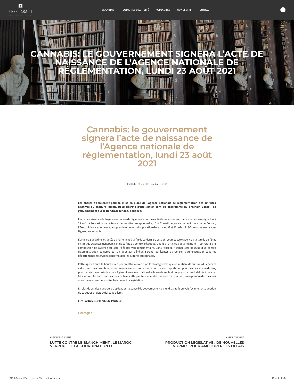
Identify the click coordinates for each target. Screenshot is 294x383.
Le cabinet (109, 9)
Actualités (163, 9)
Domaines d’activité (135, 9)
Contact (205, 9)
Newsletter (185, 9)
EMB (283, 378)
